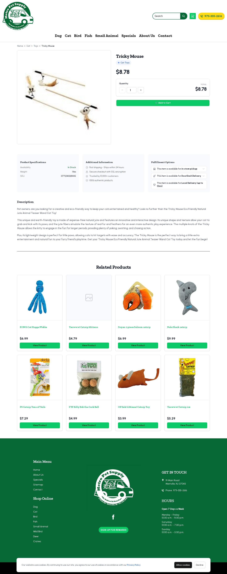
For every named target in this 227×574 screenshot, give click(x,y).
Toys (36, 46)
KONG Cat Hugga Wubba (33, 327)
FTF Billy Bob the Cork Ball (84, 406)
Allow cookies (183, 565)
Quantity (123, 83)
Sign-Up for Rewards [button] (113, 530)
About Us (147, 35)
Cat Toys (125, 62)
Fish (88, 35)
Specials (129, 35)
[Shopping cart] (193, 16)
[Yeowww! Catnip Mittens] (88, 297)
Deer (36, 536)
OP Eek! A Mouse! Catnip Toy (134, 406)
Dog (58, 35)
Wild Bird (37, 531)
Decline (199, 565)
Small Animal (106, 35)
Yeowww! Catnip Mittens (83, 327)
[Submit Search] (183, 16)
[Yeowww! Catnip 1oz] (187, 377)
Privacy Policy (133, 565)
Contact (165, 35)
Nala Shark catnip (177, 327)
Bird (78, 35)
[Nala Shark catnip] (187, 297)
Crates (37, 541)
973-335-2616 (180, 490)
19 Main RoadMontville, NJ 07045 (176, 482)
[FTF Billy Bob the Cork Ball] (88, 377)
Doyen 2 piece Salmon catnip (134, 327)
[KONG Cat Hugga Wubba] (39, 297)
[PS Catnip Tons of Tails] (39, 377)
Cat (68, 35)
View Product (40, 345)
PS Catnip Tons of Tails (32, 406)
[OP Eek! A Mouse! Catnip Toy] (138, 377)
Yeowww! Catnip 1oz (178, 406)
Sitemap (38, 484)
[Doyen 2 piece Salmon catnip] (138, 297)
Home (20, 46)
